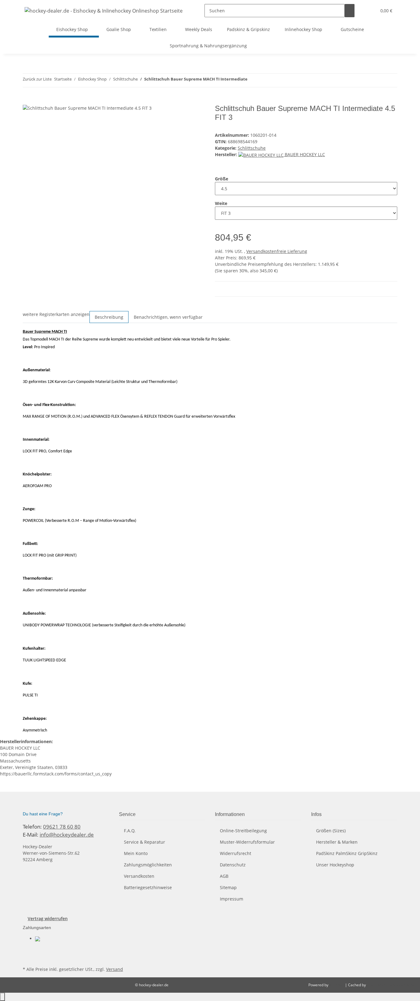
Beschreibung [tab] (109, 317)
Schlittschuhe (252, 148)
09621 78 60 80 (62, 826)
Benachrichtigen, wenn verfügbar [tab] (168, 317)
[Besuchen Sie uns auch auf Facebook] (28, 950)
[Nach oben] (2, 997)
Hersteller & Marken (337, 842)
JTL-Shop (337, 984)
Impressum (231, 899)
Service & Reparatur (144, 842)
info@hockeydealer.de (67, 834)
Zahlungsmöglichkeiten (148, 865)
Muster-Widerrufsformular (247, 842)
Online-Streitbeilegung (243, 831)
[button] (369, 10)
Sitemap (228, 887)
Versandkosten (139, 876)
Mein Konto (136, 853)
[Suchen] (350, 10)
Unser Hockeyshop (335, 865)
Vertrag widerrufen (48, 918)
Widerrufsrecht (235, 853)
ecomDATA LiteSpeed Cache (391, 984)
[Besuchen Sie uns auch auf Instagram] (28, 957)
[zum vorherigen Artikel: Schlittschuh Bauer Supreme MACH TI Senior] (252, 80)
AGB (224, 876)
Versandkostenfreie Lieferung (276, 251)
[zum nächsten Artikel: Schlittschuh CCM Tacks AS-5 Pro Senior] (263, 80)
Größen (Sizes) (331, 831)
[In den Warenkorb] (28, 100)
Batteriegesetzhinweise (148, 887)
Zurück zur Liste (37, 79)
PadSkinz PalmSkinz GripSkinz (347, 853)
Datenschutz (233, 865)
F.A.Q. (130, 831)
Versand (114, 969)
